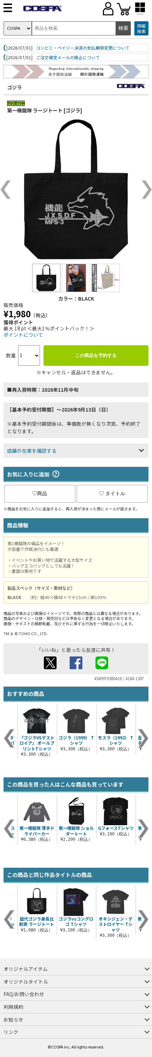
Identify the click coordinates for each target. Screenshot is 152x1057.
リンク (11, 1031)
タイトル (115, 493)
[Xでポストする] (50, 667)
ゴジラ (14, 87)
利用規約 (13, 1006)
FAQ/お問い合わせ (24, 993)
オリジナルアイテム (26, 968)
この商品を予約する (96, 355)
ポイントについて (23, 334)
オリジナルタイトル (26, 981)
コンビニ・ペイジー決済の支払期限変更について (82, 48)
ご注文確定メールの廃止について (68, 57)
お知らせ (13, 1019)
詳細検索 (141, 28)
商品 (42, 493)
